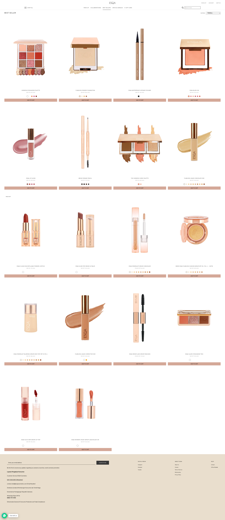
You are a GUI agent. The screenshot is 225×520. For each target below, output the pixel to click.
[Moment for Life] (196, 360)
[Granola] (88, 96)
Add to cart (30, 100)
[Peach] (32, 96)
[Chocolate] (86, 184)
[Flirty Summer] (77, 445)
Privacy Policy (178, 474)
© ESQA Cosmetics (12, 515)
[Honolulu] (188, 96)
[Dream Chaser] (89, 272)
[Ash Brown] (82, 184)
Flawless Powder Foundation (85, 90)
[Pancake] (199, 184)
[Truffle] (197, 184)
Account (211, 3)
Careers (176, 467)
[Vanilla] (82, 96)
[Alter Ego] (32, 272)
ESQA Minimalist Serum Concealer (140, 266)
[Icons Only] (84, 445)
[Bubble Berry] (32, 445)
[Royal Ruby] (27, 445)
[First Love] (25, 272)
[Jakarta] (29, 184)
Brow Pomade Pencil (85, 178)
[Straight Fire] (194, 360)
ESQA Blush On (194, 90)
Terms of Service (178, 469)
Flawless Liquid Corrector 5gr (85, 354)
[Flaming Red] (29, 445)
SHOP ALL (30, 7)
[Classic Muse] (87, 272)
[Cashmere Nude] (23, 445)
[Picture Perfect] (76, 272)
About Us (177, 464)
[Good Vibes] (81, 272)
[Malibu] (191, 96)
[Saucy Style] (79, 445)
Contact (213, 464)
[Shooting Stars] (192, 360)
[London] (32, 184)
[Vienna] (199, 96)
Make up (86, 7)
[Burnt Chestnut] (38, 445)
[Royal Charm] (93, 445)
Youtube (139, 469)
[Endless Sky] (29, 272)
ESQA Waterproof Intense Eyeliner (139, 90)
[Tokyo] (34, 184)
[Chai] (141, 96)
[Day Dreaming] (190, 360)
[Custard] (79, 96)
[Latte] (86, 96)
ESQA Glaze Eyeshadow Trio (194, 354)
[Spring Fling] (86, 445)
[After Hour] (94, 272)
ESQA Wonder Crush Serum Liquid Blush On (85, 439)
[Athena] (138, 184)
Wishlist (203, 3)
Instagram (140, 464)
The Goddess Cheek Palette (140, 178)
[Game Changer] (34, 272)
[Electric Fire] (38, 272)
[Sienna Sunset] (34, 445)
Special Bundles (117, 7)
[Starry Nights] (198, 360)
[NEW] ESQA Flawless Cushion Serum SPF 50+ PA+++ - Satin (194, 266)
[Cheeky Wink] (82, 445)
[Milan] (195, 96)
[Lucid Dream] (90, 445)
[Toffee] (202, 184)
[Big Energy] (85, 272)
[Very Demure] (92, 272)
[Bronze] (36, 96)
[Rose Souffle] (25, 445)
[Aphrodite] (141, 184)
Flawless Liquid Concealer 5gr (194, 178)
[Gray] (88, 184)
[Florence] (197, 96)
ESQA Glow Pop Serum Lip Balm (85, 266)
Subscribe (102, 462)
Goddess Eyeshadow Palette (31, 90)
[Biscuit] (90, 96)
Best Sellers (107, 7)
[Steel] (29, 96)
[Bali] (193, 96)
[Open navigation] (25, 8)
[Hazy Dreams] (27, 272)
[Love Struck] (88, 445)
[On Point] (78, 272)
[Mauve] (27, 96)
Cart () (218, 3)
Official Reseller (214, 467)
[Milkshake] (184, 184)
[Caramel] (84, 96)
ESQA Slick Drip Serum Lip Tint (30, 439)
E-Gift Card (128, 7)
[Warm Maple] (36, 445)
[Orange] (86, 360)
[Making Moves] (23, 272)
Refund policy (178, 472)
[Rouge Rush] (36, 272)
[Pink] (34, 96)
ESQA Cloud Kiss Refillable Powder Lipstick (31, 266)
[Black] (138, 96)
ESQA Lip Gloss (30, 178)
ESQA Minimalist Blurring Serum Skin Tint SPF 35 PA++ (31, 354)
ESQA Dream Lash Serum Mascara (139, 354)
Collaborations (96, 7)
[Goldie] (25, 96)
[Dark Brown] (84, 184)
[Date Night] (83, 272)
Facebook (140, 467)
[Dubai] (27, 184)
